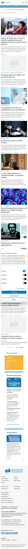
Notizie (3, 482)
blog (7, 367)
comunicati (16, 17)
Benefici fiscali (4, 486)
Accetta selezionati (14, 295)
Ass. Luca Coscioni (8, 17)
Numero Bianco (12, 432)
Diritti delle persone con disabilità (9, 35)
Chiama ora (9, 458)
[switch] (25, 275)
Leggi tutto (19, 51)
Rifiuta (14, 299)
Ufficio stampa (17, 480)
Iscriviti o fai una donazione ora (13, 424)
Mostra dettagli (20, 288)
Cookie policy (4, 488)
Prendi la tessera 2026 (14, 375)
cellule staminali (22, 35)
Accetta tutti (14, 292)
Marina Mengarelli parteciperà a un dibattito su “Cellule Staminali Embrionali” (14, 210)
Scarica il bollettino (10, 420)
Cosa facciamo (4, 478)
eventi (12, 187)
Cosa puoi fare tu (5, 480)
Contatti (16, 478)
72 (17, 347)
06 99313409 (9, 533)
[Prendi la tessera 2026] (14, 382)
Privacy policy (17, 486)
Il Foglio (6, 87)
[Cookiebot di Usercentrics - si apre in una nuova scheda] (21, 249)
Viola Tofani (7, 187)
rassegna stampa (13, 87)
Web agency (17, 488)
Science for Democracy (6, 500)
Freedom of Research (6, 498)
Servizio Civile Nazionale (7, 502)
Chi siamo (3, 476)
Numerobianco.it (5, 494)
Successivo (21, 347)
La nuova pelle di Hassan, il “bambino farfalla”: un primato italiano (12, 175)
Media (15, 476)
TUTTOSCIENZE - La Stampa (10, 120)
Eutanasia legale (5, 492)
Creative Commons (6, 516)
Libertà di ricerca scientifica (16, 72)
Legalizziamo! (4, 496)
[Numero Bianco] (14, 438)
